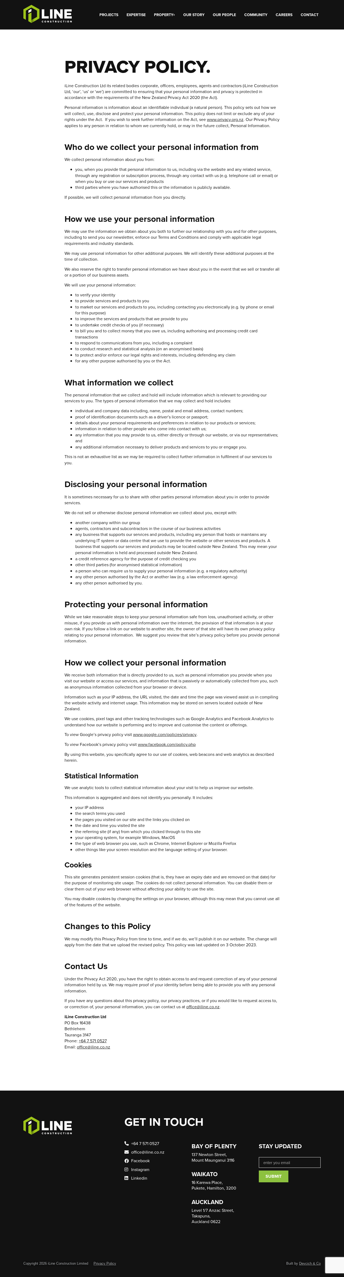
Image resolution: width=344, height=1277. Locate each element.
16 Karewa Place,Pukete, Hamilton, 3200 (214, 1185)
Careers (284, 14)
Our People (224, 14)
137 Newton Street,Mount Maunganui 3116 (213, 1157)
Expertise (136, 14)
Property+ (164, 14)
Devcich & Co (310, 1263)
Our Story (194, 14)
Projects (108, 14)
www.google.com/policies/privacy (164, 734)
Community (255, 14)
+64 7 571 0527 (93, 1041)
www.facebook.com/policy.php (167, 744)
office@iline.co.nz (203, 1007)
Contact (309, 14)
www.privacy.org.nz (225, 119)
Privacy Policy (105, 1263)
